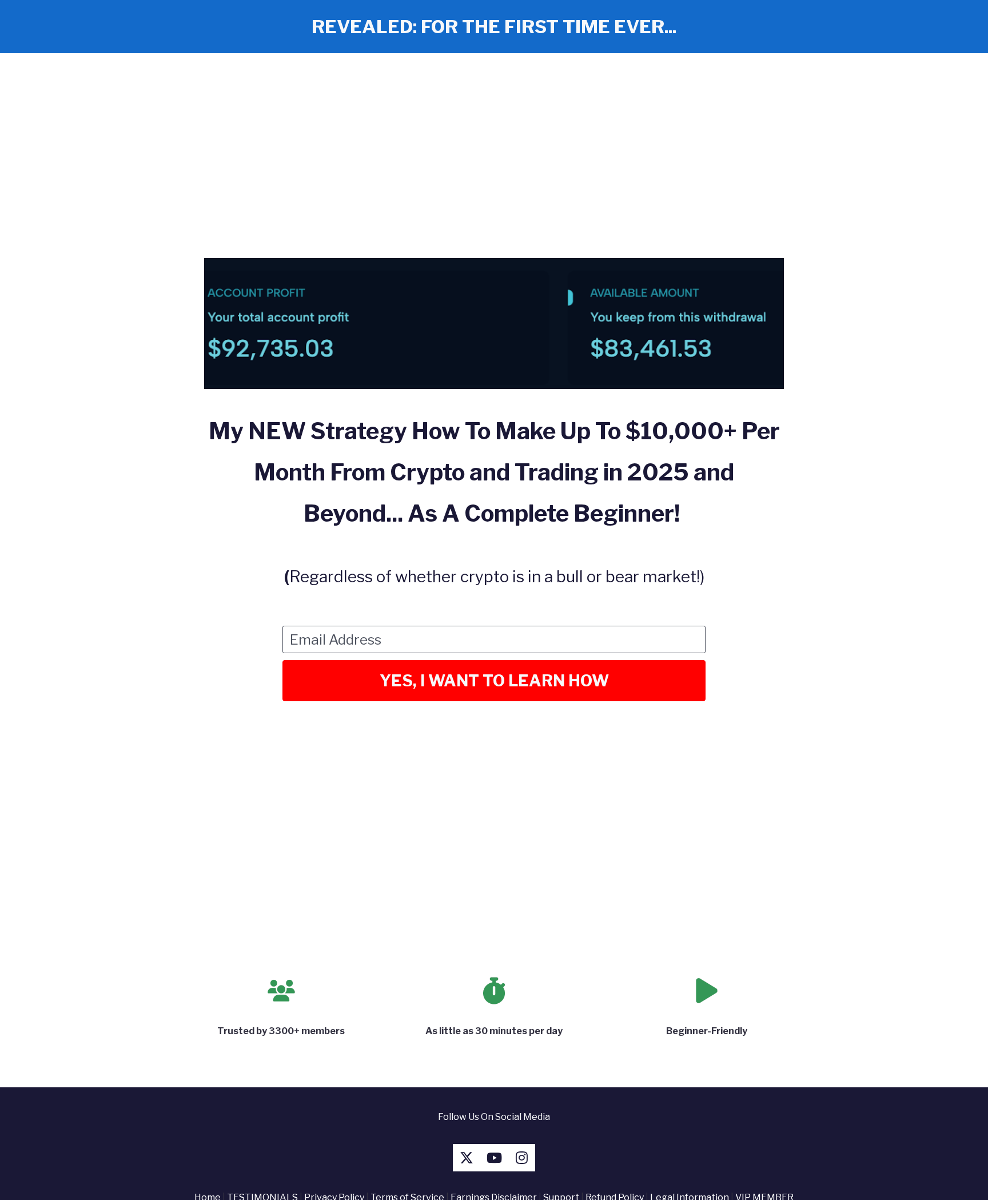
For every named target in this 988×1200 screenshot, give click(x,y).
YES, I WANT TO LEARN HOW (494, 680)
